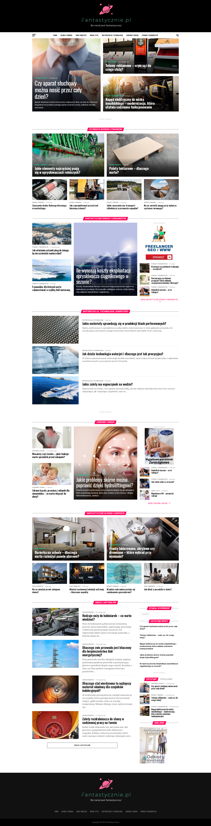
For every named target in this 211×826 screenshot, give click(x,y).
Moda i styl (94, 35)
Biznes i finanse (66, 35)
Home (55, 35)
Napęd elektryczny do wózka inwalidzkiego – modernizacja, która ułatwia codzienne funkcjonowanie (158, 646)
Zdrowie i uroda (132, 35)
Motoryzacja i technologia (112, 35)
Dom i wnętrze (81, 35)
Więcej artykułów (82, 745)
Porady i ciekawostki (150, 35)
